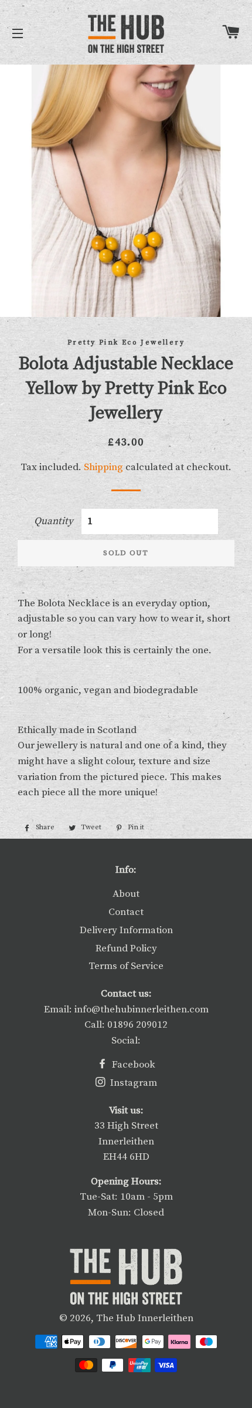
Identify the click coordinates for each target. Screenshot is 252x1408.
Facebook (132, 1064)
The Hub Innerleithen (144, 1318)
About (126, 893)
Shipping (103, 467)
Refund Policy (126, 948)
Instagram (132, 1082)
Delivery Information (126, 930)
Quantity (53, 521)
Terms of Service (126, 966)
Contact (126, 912)
